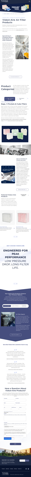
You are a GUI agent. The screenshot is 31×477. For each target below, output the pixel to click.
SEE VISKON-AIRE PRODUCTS (23, 195)
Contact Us (19, 468)
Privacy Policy (12, 474)
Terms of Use (21, 474)
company (7, 13)
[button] (9, 99)
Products (3, 468)
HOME (5, 13)
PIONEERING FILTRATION (24, 306)
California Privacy (16, 474)
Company (11, 468)
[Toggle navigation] (29, 1)
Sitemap (15, 468)
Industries (7, 468)
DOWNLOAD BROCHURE (21, 189)
